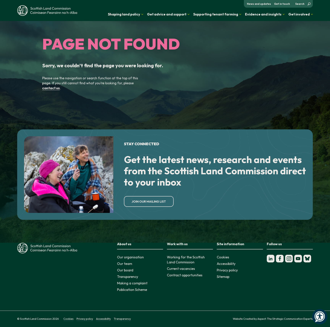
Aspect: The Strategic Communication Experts (285, 319)
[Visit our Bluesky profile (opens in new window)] (307, 258)
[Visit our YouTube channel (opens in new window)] (298, 258)
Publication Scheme (132, 289)
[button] (125, 14)
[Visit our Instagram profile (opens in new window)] (289, 258)
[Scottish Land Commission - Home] (47, 10)
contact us (51, 88)
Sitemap (223, 276)
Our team (124, 263)
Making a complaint (132, 283)
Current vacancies (181, 268)
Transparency (127, 276)
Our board (125, 270)
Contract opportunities (184, 275)
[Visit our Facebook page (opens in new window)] (280, 258)
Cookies (223, 257)
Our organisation (130, 257)
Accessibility (226, 263)
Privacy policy (227, 270)
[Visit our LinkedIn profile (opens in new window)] (270, 258)
